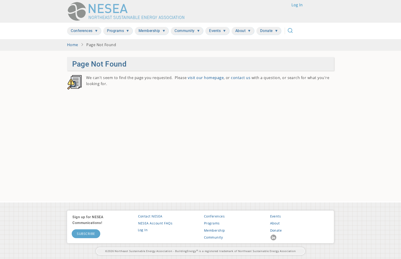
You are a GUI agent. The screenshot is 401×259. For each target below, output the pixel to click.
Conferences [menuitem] (80, 32)
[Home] (128, 11)
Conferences (214, 216)
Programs (212, 223)
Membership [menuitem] (147, 32)
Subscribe (86, 233)
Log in (297, 4)
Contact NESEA (150, 216)
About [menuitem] (239, 32)
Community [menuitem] (183, 32)
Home (72, 44)
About (275, 223)
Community (213, 237)
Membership (214, 230)
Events (275, 216)
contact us (240, 77)
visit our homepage (206, 77)
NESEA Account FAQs (155, 223)
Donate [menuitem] (264, 32)
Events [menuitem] (213, 32)
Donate (276, 230)
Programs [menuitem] (113, 32)
